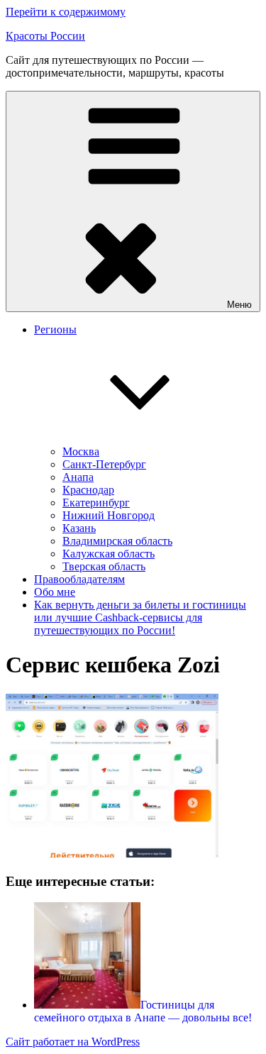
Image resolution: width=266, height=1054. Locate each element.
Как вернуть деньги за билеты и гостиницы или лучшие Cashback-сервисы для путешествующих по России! (140, 617)
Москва (80, 451)
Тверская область (103, 566)
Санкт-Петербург (104, 464)
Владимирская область (117, 541)
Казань (79, 528)
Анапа (78, 477)
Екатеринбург (96, 503)
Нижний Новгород (108, 515)
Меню (239, 304)
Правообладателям (79, 579)
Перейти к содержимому (66, 12)
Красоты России (45, 36)
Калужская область (108, 554)
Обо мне (54, 592)
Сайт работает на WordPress (73, 1042)
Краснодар (88, 490)
